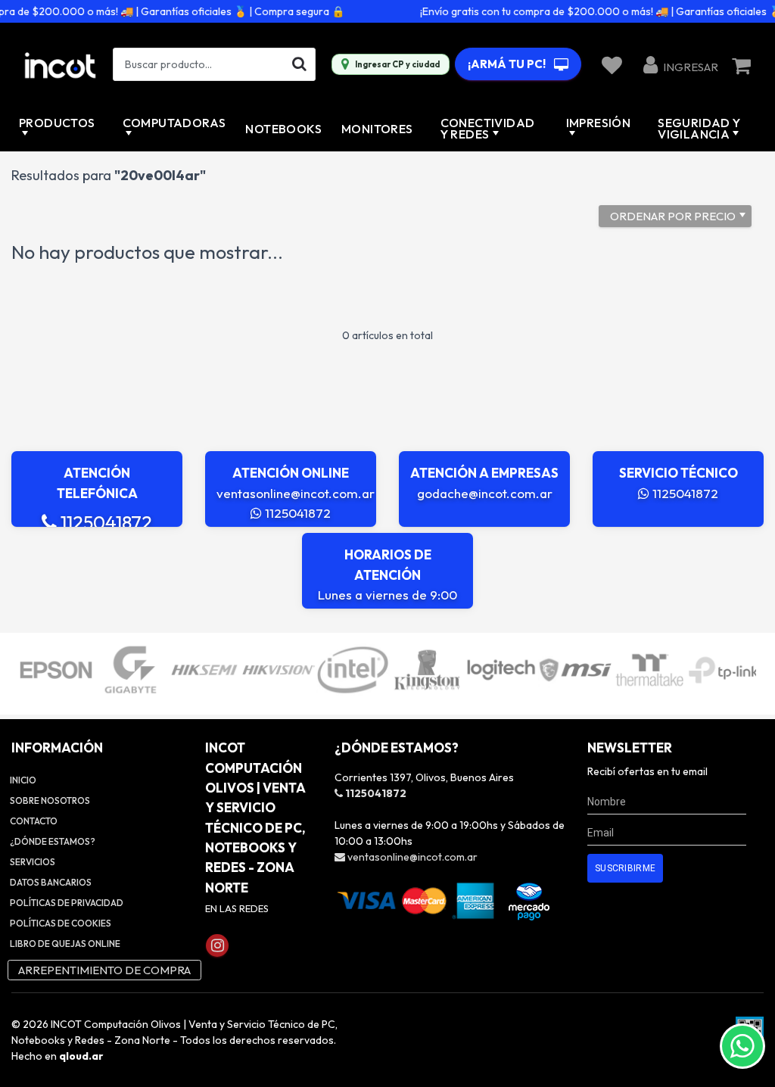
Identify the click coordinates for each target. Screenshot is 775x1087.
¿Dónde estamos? (52, 841)
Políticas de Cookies (60, 923)
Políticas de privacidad (66, 902)
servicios (32, 861)
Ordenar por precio (673, 216)
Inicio (23, 780)
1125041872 (104, 522)
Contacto (34, 821)
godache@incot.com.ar (484, 493)
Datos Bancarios (51, 882)
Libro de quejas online (65, 943)
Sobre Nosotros (50, 800)
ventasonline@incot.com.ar (295, 493)
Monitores (377, 128)
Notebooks (283, 128)
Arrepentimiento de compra (104, 970)
